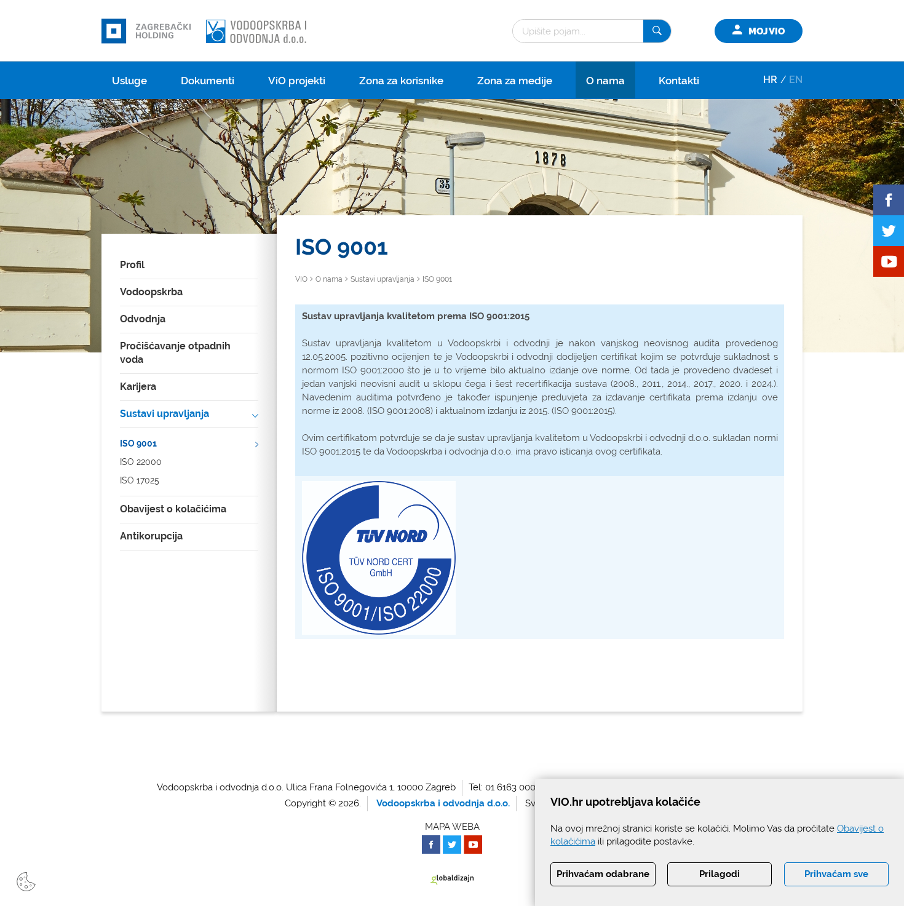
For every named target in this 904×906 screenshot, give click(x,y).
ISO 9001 (138, 443)
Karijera (138, 386)
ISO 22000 (141, 462)
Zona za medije (514, 80)
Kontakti (679, 80)
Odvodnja (142, 319)
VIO (301, 279)
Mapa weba (452, 826)
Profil (132, 265)
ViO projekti (296, 80)
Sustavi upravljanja (164, 413)
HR (770, 79)
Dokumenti (207, 80)
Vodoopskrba (151, 292)
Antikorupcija (151, 536)
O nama (605, 80)
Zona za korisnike (401, 80)
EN (796, 79)
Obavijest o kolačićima (173, 509)
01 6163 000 (510, 787)
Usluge (129, 80)
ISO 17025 (139, 480)
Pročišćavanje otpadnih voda (175, 353)
